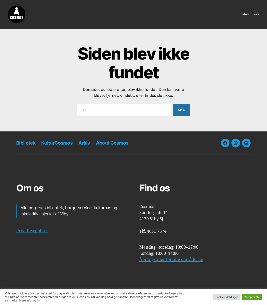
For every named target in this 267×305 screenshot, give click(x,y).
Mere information (30, 300)
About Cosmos (112, 143)
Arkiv (84, 143)
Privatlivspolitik (32, 231)
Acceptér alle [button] (252, 297)
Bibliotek (25, 143)
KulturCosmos (57, 143)
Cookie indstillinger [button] (227, 297)
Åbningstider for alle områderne (171, 259)
